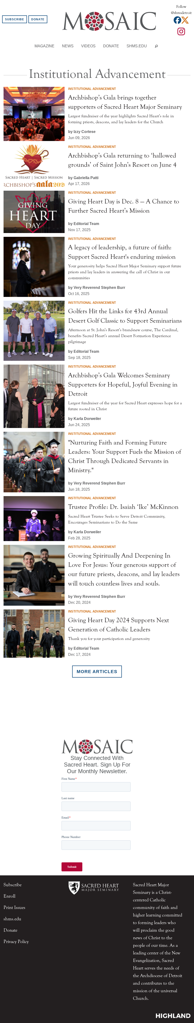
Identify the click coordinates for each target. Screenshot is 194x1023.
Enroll (9, 896)
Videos (88, 46)
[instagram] (181, 33)
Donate (37, 19)
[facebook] (177, 21)
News (68, 46)
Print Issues (14, 907)
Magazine (44, 46)
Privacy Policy (16, 941)
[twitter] (185, 21)
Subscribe (14, 19)
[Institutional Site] (93, 887)
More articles (97, 671)
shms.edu (137, 46)
